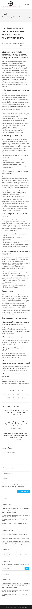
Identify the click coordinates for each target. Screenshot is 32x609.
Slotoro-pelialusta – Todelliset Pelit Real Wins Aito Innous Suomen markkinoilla (14, 511)
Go (27, 568)
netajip (6, 43)
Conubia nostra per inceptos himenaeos (19, 544)
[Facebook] (9, 554)
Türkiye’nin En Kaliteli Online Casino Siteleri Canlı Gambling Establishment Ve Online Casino (16, 435)
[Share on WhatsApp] (23, 398)
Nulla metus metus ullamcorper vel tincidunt (14, 535)
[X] (4, 554)
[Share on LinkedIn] (18, 394)
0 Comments (25, 46)
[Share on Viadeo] (18, 398)
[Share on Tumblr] (13, 398)
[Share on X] (4, 394)
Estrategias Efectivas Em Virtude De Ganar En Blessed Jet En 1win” (16, 411)
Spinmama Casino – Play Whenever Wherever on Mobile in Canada (14, 520)
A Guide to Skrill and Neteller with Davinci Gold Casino (16, 508)
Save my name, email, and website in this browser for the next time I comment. (14, 485)
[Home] (2, 17)
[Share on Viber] (22, 394)
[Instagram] (15, 554)
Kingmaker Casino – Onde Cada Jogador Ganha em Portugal (15, 524)
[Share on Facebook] (8, 394)
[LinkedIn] (20, 554)
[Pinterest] (26, 554)
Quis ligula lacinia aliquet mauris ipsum (19, 538)
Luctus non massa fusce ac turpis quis (19, 541)
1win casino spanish (10, 46)
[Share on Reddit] (9, 398)
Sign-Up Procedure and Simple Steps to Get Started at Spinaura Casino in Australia (16, 515)
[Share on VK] (27, 394)
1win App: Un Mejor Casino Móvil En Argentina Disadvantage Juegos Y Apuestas (16, 424)
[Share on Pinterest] (13, 394)
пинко (16, 230)
